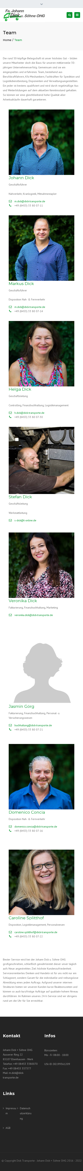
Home (7, 40)
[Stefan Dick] (41, 460)
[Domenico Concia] (41, 776)
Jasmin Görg (21, 706)
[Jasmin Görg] (41, 671)
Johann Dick (21, 177)
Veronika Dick (23, 600)
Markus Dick (21, 283)
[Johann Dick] (41, 142)
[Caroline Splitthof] (41, 882)
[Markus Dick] (41, 248)
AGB (8, 1128)
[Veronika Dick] (41, 565)
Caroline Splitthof (26, 917)
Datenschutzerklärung (25, 1113)
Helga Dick (20, 389)
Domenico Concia (27, 812)
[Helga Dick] (41, 353)
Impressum (11, 1111)
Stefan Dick (20, 496)
